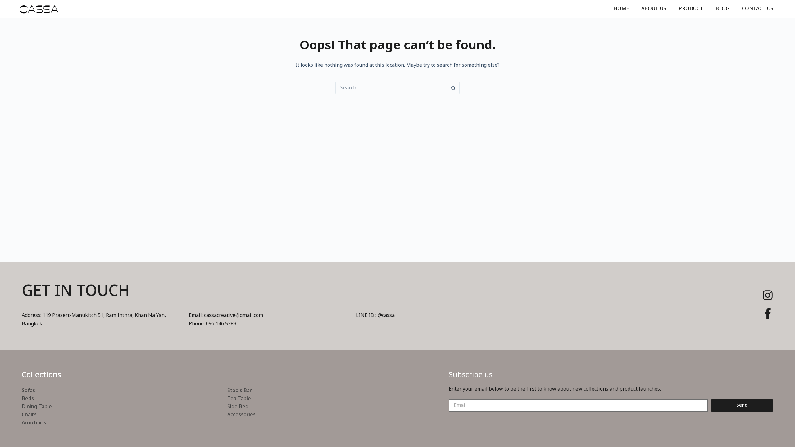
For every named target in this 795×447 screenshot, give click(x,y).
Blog (722, 8)
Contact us (757, 8)
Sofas (28, 390)
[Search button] (453, 88)
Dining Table (37, 406)
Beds (28, 398)
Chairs (29, 414)
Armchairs (34, 423)
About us (653, 8)
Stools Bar (239, 390)
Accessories (241, 414)
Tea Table (239, 398)
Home (621, 8)
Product (691, 8)
